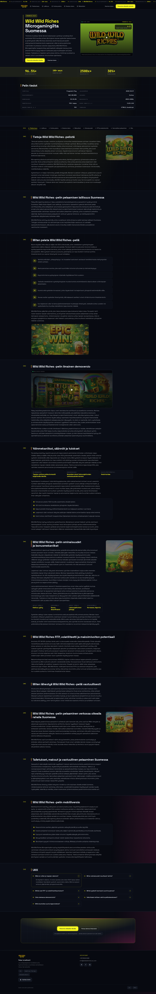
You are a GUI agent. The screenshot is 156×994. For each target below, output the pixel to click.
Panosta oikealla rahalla (125, 6)
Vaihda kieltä (26, 979)
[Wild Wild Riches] (24, 6)
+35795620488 (84, 958)
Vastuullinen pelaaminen (119, 128)
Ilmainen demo (70, 6)
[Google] (90, 964)
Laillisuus (46, 6)
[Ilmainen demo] (107, 38)
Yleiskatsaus (35, 6)
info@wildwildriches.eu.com (88, 961)
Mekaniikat (82, 6)
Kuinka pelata (57, 6)
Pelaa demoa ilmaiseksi (89, 928)
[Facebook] (85, 964)
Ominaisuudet (88, 128)
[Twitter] (81, 964)
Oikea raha (133, 128)
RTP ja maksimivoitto (102, 128)
